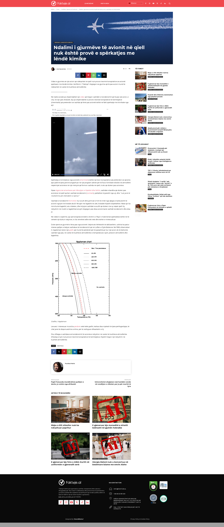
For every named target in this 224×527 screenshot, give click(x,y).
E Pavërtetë (150, 198)
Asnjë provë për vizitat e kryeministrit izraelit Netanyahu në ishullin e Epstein (160, 130)
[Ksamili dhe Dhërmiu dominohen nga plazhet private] (140, 98)
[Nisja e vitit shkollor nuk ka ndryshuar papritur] (70, 409)
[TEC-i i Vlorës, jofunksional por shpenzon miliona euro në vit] (140, 173)
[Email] (104, 75)
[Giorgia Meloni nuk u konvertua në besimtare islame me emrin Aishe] (111, 446)
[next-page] (139, 137)
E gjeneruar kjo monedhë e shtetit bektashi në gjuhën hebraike (110, 426)
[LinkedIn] (164, 3)
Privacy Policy (134, 519)
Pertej (57, 9)
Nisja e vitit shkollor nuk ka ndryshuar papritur (65, 426)
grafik (71, 230)
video (82, 97)
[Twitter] (157, 3)
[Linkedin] (99, 75)
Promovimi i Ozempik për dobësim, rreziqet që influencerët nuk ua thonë (157, 150)
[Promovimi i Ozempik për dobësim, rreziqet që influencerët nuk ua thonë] (140, 151)
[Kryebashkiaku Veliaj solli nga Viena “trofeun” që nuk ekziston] (140, 197)
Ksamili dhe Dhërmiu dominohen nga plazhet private (160, 96)
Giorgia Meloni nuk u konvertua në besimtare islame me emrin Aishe (110, 463)
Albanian (133, 3)
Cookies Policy (145, 519)
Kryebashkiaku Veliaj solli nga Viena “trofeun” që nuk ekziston (160, 195)
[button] (169, 3)
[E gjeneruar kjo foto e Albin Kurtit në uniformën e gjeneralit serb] (70, 446)
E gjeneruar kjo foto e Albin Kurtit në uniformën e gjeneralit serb (70, 463)
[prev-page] (136, 137)
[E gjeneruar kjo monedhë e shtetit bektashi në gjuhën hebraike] (111, 409)
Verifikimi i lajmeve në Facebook (69, 9)
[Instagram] (149, 3)
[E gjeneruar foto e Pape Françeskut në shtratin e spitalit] (140, 208)
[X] (83, 75)
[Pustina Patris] (53, 69)
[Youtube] (153, 3)
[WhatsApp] (93, 75)
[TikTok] (161, 3)
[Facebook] (145, 3)
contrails (90, 193)
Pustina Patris (61, 69)
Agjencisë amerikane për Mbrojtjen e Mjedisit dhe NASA (78, 190)
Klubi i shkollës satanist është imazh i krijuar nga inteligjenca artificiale (159, 161)
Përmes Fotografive (152, 99)
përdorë (77, 326)
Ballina (52, 9)
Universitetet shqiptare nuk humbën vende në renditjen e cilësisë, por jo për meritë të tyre (113, 384)
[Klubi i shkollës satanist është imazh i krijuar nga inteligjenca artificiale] (140, 162)
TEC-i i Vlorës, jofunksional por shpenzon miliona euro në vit (159, 171)
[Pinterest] (88, 75)
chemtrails (84, 180)
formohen (73, 201)
